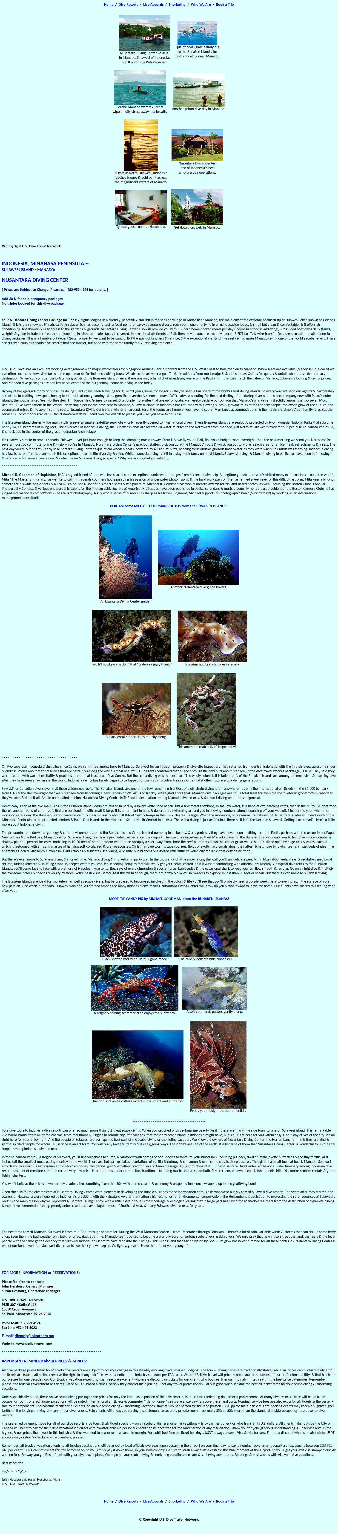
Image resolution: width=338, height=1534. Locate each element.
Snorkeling (177, 5)
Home (108, 5)
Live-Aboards (153, 5)
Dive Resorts (128, 5)
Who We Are (201, 5)
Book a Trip (225, 5)
